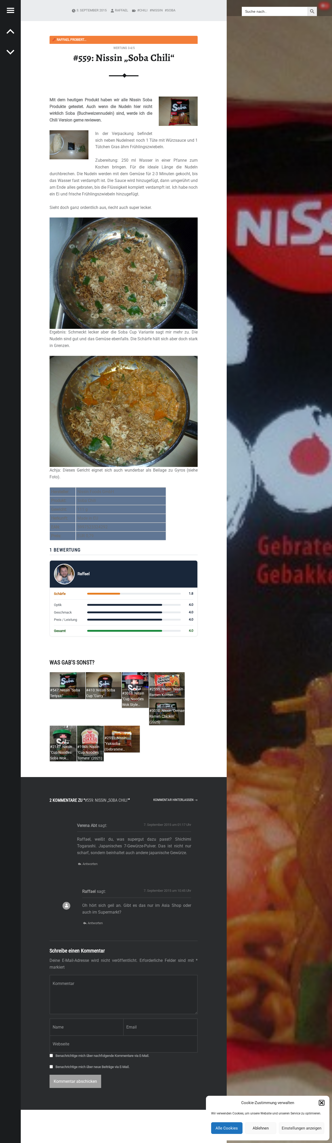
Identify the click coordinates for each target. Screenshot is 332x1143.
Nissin (157, 10)
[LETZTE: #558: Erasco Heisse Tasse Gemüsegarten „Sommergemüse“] (10, 52)
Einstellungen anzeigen (301, 1128)
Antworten (90, 864)
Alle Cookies (227, 1128)
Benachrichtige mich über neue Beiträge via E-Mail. (92, 1067)
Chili (143, 10)
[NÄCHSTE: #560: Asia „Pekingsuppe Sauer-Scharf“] (10, 31)
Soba (171, 10)
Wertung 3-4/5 (124, 48)
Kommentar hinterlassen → (175, 800)
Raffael (121, 10)
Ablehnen (261, 1128)
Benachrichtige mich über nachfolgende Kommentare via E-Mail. (102, 1056)
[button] (321, 1102)
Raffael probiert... (69, 40)
